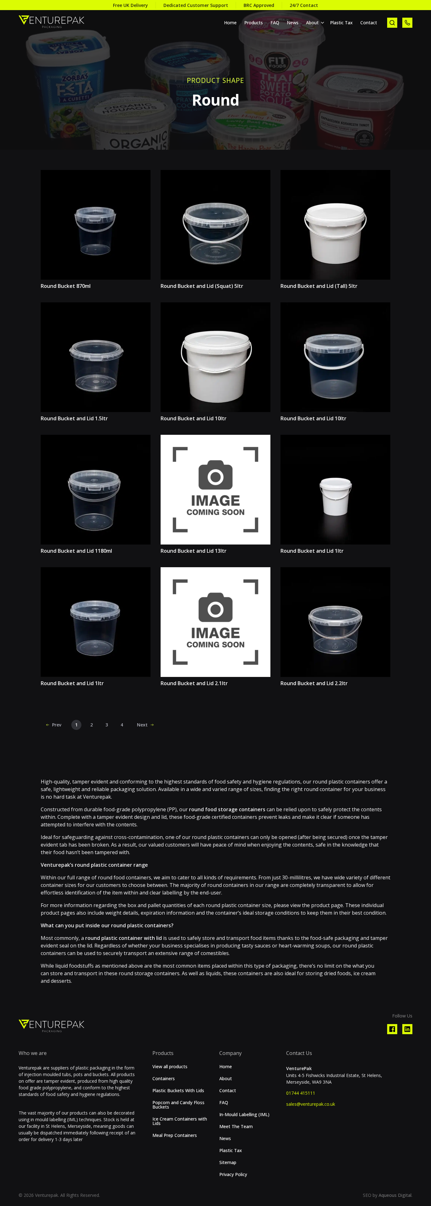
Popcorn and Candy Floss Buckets (178, 1104)
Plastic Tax (341, 23)
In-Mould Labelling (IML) (244, 1114)
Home (230, 23)
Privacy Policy (233, 1174)
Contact (368, 23)
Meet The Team (236, 1126)
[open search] (392, 23)
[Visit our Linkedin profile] (407, 1029)
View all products (169, 1066)
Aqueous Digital (395, 1195)
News (292, 23)
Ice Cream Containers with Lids (179, 1121)
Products (253, 23)
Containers (163, 1078)
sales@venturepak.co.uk (310, 1104)
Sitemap (227, 1162)
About (312, 23)
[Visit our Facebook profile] (392, 1029)
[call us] (407, 23)
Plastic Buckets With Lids (178, 1090)
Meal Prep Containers (174, 1135)
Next (142, 725)
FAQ (274, 23)
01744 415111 (300, 1093)
